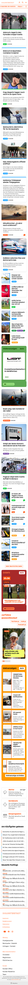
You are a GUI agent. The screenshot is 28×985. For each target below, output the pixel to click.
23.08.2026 (10, 269)
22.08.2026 (9, 488)
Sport (5, 44)
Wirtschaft (19, 330)
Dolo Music (14, 342)
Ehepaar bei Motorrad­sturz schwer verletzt (14, 6)
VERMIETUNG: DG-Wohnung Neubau (17, 676)
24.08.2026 (9, 44)
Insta (22, 621)
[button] (5, 608)
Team (4, 974)
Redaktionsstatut (7, 921)
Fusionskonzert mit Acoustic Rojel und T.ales (18, 507)
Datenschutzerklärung (15, 979)
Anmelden (6, 955)
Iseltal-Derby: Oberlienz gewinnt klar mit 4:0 (18, 302)
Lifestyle (14, 535)
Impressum (6, 918)
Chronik (5, 69)
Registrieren (7, 957)
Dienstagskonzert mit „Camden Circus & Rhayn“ (13, 601)
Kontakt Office (7, 969)
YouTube (14, 621)
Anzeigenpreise (8, 940)
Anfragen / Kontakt (9, 946)
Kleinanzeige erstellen (15, 775)
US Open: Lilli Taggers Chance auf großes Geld (17, 495)
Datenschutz (6, 924)
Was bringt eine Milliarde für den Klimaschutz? (17, 326)
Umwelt (14, 330)
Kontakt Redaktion (9, 971)
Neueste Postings (9, 865)
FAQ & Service (7, 960)
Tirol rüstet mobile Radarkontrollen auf (18, 519)
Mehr (22, 349)
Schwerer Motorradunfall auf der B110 (18, 542)
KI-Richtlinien (6, 927)
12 (24, 523)
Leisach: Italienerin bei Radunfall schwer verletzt (18, 314)
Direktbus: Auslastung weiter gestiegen (18, 554)
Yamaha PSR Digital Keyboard (17, 744)
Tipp (13, 512)
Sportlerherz (7, 420)
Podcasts (21, 624)
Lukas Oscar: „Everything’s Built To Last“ (18, 337)
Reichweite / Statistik (10, 943)
